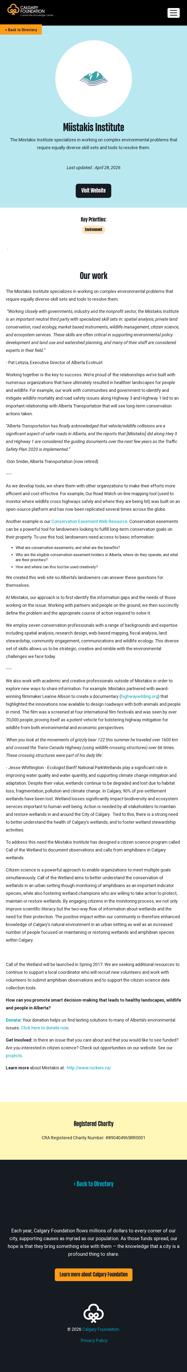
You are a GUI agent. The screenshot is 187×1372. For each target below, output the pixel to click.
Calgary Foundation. (101, 1329)
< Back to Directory (21, 29)
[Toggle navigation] (173, 13)
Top (175, 1360)
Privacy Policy (94, 1340)
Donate (13, 1020)
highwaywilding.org (139, 696)
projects (14, 1055)
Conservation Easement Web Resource (89, 521)
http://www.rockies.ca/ (89, 1067)
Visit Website (93, 191)
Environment (93, 229)
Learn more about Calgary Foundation (94, 1275)
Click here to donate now (44, 1027)
